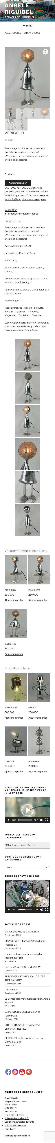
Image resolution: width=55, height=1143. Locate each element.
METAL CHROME (30, 191)
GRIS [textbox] (26, 867)
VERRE (8, 195)
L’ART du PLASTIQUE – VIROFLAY (23, 967)
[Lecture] (8, 819)
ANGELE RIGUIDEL (19, 8)
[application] (27, 810)
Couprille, (33, 311)
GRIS (26, 33)
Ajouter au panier (18, 182)
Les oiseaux (11, 989)
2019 (28, 195)
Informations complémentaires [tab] (21, 213)
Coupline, (20, 311)
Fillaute (9, 311)
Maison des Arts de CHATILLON (22, 931)
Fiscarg (28, 307)
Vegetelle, (10, 315)
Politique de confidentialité (17, 1135)
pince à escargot (31, 199)
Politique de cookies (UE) (17, 1118)
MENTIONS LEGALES (15, 1125)
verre (43, 199)
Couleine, (24, 315)
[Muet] (41, 819)
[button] (45, 52)
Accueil (8, 33)
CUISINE (9, 191)
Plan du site (10, 1129)
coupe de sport (40, 195)
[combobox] (27, 866)
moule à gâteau (13, 199)
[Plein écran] (46, 819)
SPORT (44, 191)
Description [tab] (11, 210)
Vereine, (36, 315)
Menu (29, 25)
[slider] (25, 820)
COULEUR (17, 33)
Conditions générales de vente (19, 1121)
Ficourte (38, 307)
